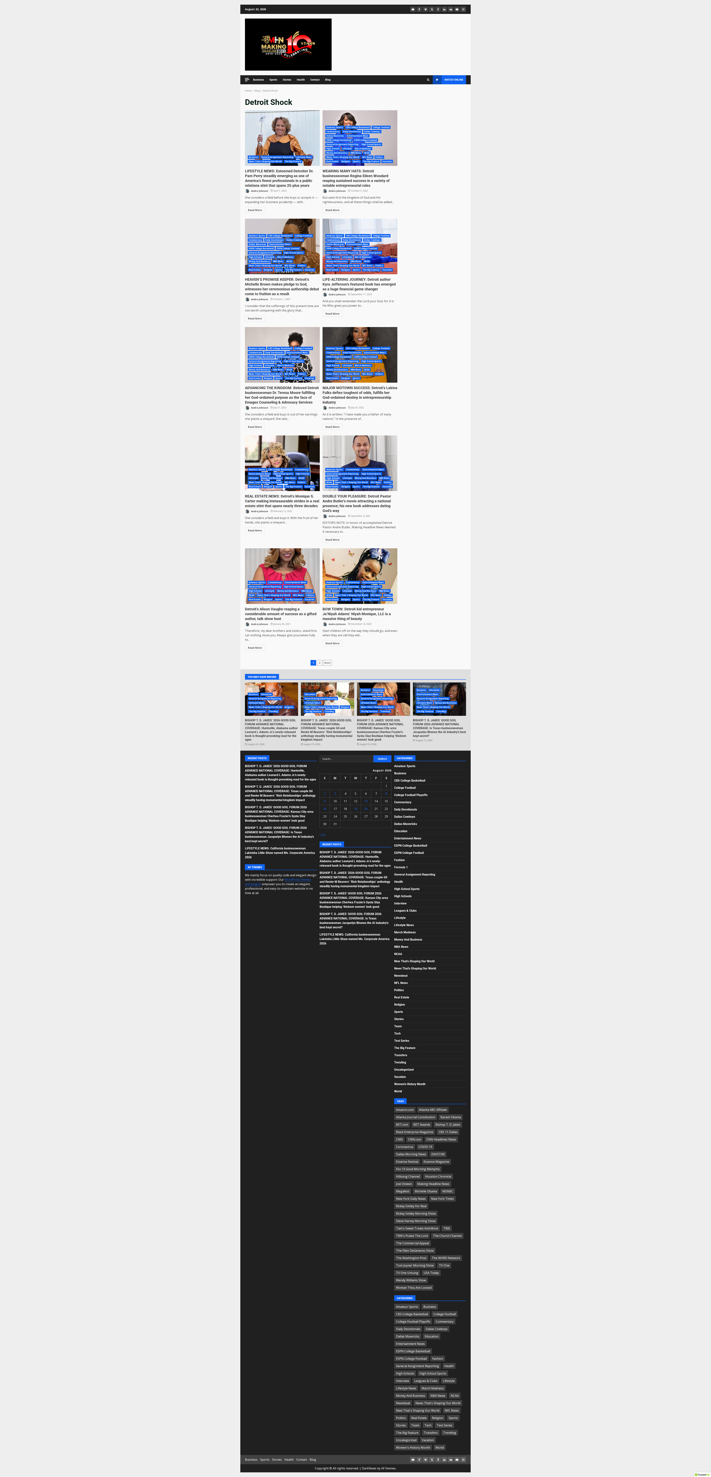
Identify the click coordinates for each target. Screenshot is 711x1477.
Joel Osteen (404, 1184)
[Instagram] (463, 9)
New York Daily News (411, 1199)
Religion (345, 161)
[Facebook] (419, 9)
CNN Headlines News (441, 1139)
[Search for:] (346, 758)
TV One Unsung (407, 1273)
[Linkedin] (444, 9)
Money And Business (337, 153)
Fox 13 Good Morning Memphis (418, 1169)
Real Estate (332, 161)
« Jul (322, 835)
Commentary (333, 131)
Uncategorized (404, 1069)
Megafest (402, 1191)
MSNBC (447, 1191)
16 (324, 809)
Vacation (387, 161)
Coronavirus (404, 1147)
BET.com (402, 1125)
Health (301, 79)
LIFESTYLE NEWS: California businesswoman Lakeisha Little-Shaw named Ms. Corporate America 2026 (280, 853)
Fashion (399, 860)
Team (398, 1026)
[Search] (428, 79)
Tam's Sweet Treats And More (417, 1228)
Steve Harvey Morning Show (415, 1221)
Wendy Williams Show (411, 1280)
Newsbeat (401, 975)
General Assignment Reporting (277, 157)
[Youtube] (457, 9)
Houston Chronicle (438, 1176)
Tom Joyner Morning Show (415, 1265)
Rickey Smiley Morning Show (416, 1213)
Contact (315, 79)
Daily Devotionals (352, 131)
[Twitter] (432, 9)
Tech (397, 1033)
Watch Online (454, 79)
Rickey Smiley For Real (411, 1206)
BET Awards (421, 1125)
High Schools (333, 148)
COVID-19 (425, 1147)
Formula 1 (401, 867)
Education (266, 694)
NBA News (356, 153)
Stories (287, 79)
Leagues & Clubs (405, 910)
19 (355, 809)
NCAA (367, 153)
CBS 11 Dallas (448, 1132)
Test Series (401, 1040)
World (398, 1091)
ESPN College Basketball (338, 140)
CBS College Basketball (358, 127)
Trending (273, 711)
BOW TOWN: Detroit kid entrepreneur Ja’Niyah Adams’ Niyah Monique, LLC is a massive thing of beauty (360, 576)
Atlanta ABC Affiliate (433, 1110)
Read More (255, 210)
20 (366, 809)
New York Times (442, 1199)
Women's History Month (409, 1084)
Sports (273, 79)
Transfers (400, 1055)
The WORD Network (446, 1258)
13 (366, 801)
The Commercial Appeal (412, 1243)
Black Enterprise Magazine (414, 1132)
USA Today (431, 1273)
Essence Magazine (436, 1162)
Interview (400, 903)
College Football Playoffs (411, 795)
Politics (379, 157)
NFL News (367, 157)
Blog (328, 79)
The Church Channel (447, 1236)
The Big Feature (293, 161)
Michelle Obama (426, 1191)
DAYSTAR (438, 1154)
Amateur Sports (334, 127)
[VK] (450, 9)
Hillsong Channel (408, 1176)
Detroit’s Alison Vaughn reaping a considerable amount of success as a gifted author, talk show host (282, 576)
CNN (399, 1139)
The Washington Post (411, 1258)
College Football (381, 127)
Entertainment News (357, 136)
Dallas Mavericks (335, 136)
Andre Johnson (259, 190)
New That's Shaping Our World (414, 961)
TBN (446, 1228)
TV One (444, 1265)
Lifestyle (347, 148)
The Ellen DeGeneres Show (415, 1251)
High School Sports (371, 144)
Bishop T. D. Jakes (447, 1125)
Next (327, 662)
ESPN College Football (365, 140)
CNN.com (414, 1139)
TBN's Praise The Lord (412, 1236)
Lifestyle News (304, 157)
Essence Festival (407, 1162)
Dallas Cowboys (372, 131)
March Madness (363, 148)
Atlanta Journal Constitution (415, 1117)
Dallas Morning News (411, 1154)
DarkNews (369, 1468)
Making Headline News (433, 1184)
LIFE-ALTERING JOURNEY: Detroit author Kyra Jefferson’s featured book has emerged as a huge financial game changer (359, 284)
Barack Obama (450, 1117)
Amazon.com (405, 1110)
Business (258, 79)
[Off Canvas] (247, 79)
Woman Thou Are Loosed (414, 1288)
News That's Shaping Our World (265, 161)
